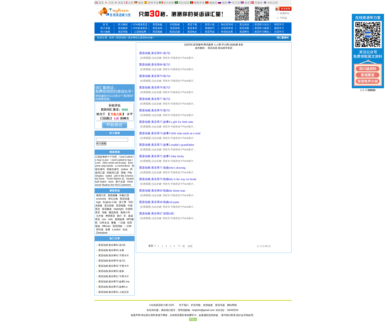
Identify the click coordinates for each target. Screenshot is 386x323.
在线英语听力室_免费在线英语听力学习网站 (114, 12)
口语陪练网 (140, 31)
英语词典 (244, 28)
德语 (140, 2)
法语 (130, 2)
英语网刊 (244, 31)
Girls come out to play (114, 162)
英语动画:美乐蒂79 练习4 (154, 76)
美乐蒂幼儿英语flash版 (140, 37)
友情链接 (208, 305)
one (104, 219)
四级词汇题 (113, 172)
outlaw (124, 169)
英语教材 (123, 28)
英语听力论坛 (262, 24)
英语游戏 (175, 28)
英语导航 (123, 31)
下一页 (181, 246)
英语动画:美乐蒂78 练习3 (154, 87)
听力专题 (105, 28)
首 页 (105, 24)
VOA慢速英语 (140, 24)
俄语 (224, 2)
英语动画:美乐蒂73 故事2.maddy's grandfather (166, 144)
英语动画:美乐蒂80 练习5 (154, 64)
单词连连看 (227, 31)
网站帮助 (232, 305)
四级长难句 (113, 169)
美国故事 (119, 219)
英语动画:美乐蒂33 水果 (111, 250)
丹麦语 (259, 2)
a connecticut (122, 165)
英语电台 (192, 31)
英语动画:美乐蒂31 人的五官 (113, 292)
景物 (123, 172)
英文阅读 (244, 24)
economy (101, 198)
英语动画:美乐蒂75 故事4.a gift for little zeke (166, 121)
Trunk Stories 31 (115, 178)
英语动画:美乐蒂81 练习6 (154, 53)
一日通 (121, 222)
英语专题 (220, 305)
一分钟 (127, 226)
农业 (125, 229)
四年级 (99, 229)
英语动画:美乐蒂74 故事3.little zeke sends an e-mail (169, 133)
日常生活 (104, 222)
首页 (111, 37)
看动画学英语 (225, 48)
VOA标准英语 (140, 28)
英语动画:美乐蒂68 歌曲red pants (159, 202)
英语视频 (157, 31)
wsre (111, 181)
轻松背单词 (227, 24)
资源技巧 (210, 28)
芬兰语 (236, 2)
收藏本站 (285, 13)
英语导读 (210, 31)
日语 (111, 2)
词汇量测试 (283, 37)
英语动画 (157, 28)
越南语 (213, 2)
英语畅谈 (107, 209)
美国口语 (101, 195)
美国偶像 (112, 195)
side (110, 219)
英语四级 (117, 226)
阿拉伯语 (184, 2)
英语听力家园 (262, 28)
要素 (113, 222)
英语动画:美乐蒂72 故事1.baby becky (161, 156)
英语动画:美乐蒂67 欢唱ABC (157, 213)
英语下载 (192, 24)
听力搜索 (105, 31)
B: (125, 215)
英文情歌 (109, 205)
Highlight (118, 209)
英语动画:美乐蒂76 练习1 (154, 110)
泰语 (247, 2)
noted (109, 175)
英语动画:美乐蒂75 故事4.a (112, 286)
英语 (101, 2)
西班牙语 (153, 2)
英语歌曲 (157, 24)
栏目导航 (196, 305)
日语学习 (279, 31)
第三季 (122, 202)
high (98, 202)
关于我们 (184, 305)
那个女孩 (120, 181)
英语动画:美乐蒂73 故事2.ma (113, 281)
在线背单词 (227, 28)
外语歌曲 (175, 24)
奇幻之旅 (113, 198)
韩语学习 (279, 24)
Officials (106, 226)
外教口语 (124, 195)
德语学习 (279, 28)
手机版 (283, 17)
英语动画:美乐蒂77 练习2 (154, 98)
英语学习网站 (262, 31)
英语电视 (121, 205)
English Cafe (110, 202)
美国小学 (125, 212)
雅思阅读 (113, 212)
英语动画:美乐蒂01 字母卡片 (113, 255)
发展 (107, 229)
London (116, 229)
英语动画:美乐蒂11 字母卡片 (113, 276)
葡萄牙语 (199, 2)
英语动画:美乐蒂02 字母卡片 (113, 266)
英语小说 (210, 24)
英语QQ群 (174, 31)
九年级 (99, 215)
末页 (190, 246)
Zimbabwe (102, 232)
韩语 (120, 2)
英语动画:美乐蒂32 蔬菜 (111, 271)
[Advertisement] (214, 231)
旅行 (119, 215)
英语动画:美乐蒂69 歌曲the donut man (162, 190)
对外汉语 (272, 2)
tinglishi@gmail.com (203, 310)
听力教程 (123, 24)
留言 (173, 310)
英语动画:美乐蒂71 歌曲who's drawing (162, 167)
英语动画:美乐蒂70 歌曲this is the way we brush (167, 179)
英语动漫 (124, 198)
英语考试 (192, 28)
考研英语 (110, 215)
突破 (104, 212)
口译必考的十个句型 (106, 156)
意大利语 (168, 2)
